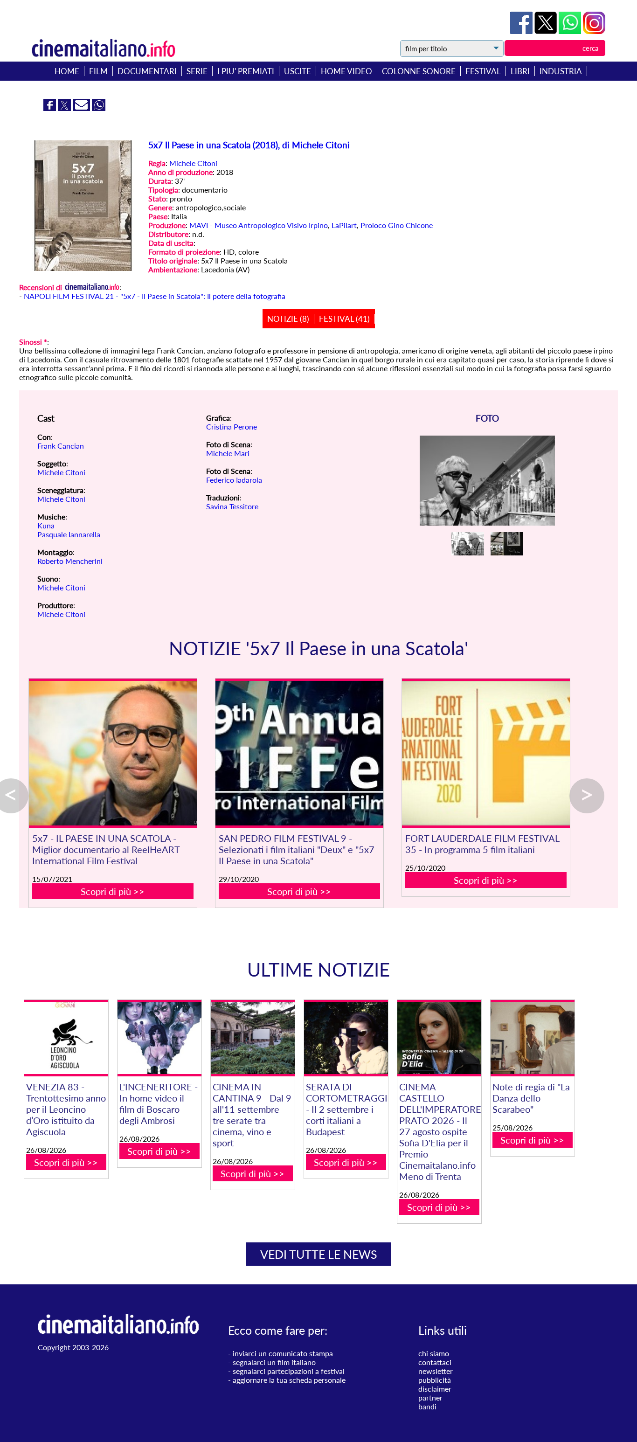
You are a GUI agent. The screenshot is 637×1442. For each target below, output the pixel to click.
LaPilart (344, 225)
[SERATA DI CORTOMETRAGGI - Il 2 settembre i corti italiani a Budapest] (346, 1038)
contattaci (434, 1362)
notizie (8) (288, 319)
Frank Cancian (60, 445)
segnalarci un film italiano (274, 1362)
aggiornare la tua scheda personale (289, 1379)
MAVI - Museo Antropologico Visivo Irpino (258, 225)
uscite (297, 71)
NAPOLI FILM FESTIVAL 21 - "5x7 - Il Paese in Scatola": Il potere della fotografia (154, 295)
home (67, 71)
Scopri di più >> (113, 891)
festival (483, 71)
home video (346, 71)
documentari (147, 71)
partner (430, 1397)
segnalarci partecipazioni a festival (289, 1370)
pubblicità (434, 1379)
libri (520, 71)
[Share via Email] (82, 108)
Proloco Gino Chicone (396, 225)
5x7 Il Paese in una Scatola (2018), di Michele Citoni (249, 145)
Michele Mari (227, 453)
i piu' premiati (245, 71)
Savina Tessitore (232, 506)
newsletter (435, 1370)
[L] (159, 1038)
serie (197, 71)
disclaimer (434, 1388)
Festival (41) (344, 319)
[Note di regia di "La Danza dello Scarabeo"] (533, 1038)
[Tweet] (546, 31)
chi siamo (433, 1353)
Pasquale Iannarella (68, 534)
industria (561, 71)
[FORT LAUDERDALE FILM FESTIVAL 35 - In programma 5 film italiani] (486, 753)
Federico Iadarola (234, 479)
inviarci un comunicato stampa (283, 1353)
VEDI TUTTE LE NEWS (318, 1254)
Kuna (46, 525)
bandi (427, 1406)
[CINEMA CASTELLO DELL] (439, 1038)
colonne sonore (419, 71)
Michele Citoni (193, 163)
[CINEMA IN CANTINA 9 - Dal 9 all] (253, 1038)
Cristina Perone (231, 426)
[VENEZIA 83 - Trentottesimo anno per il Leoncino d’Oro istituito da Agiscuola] (66, 1038)
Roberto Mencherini (70, 560)
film (98, 71)
